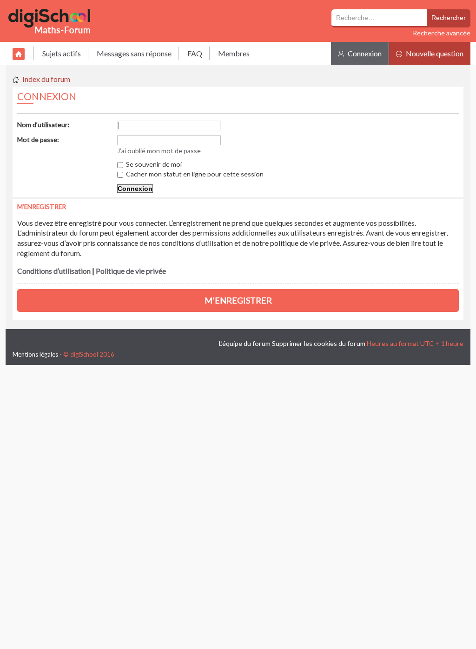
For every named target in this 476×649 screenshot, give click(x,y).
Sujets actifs (61, 53)
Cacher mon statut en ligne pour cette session (194, 174)
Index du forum (46, 78)
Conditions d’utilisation (54, 271)
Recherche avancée (441, 33)
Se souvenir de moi (153, 164)
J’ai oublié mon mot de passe (159, 151)
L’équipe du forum (245, 343)
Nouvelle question (433, 53)
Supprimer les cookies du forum (318, 343)
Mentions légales (35, 354)
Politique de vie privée (131, 271)
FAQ (194, 53)
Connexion (364, 53)
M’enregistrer (238, 300)
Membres (234, 53)
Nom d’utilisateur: (43, 124)
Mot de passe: (38, 139)
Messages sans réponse (134, 53)
